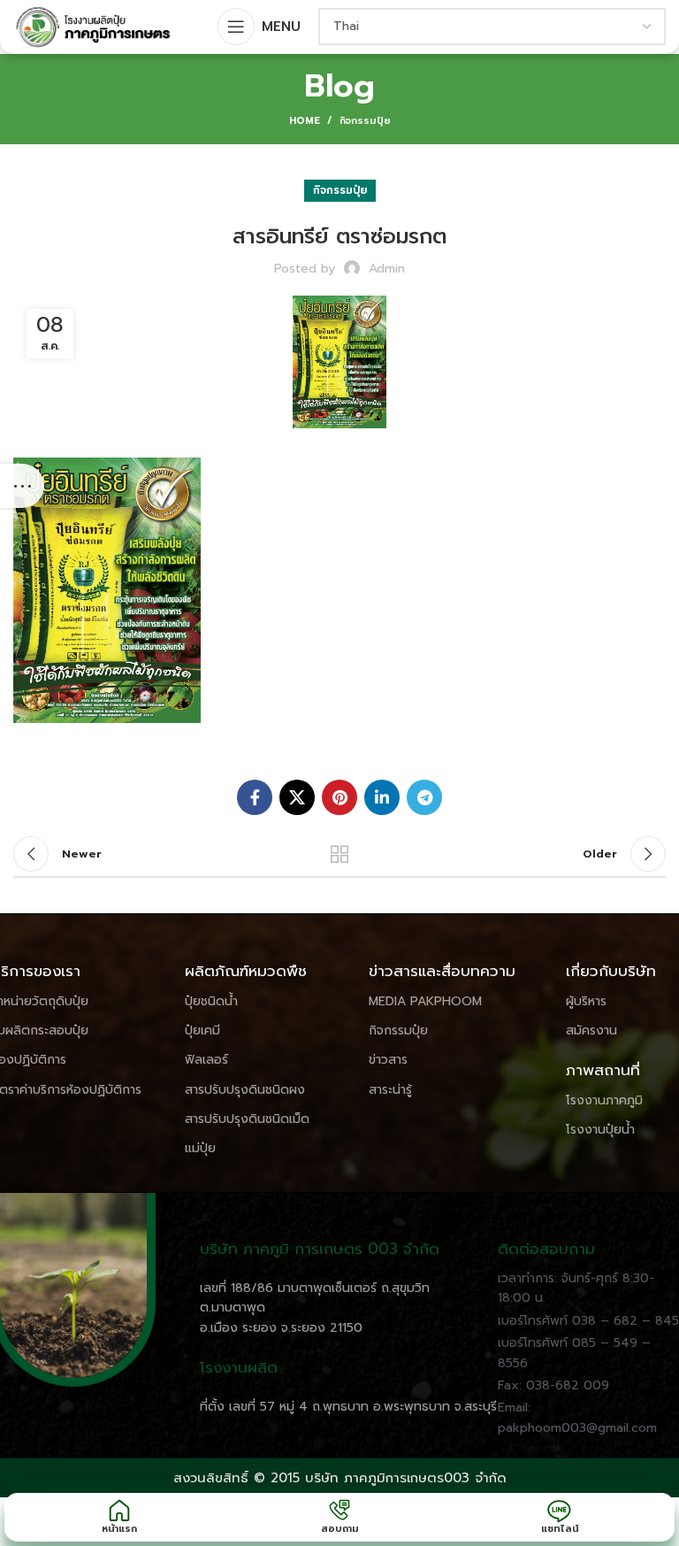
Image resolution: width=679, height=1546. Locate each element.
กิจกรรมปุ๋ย (365, 120)
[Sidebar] (22, 486)
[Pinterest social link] (339, 797)
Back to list (339, 854)
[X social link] (297, 797)
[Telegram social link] (424, 797)
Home (304, 121)
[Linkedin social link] (382, 797)
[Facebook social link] (254, 797)
